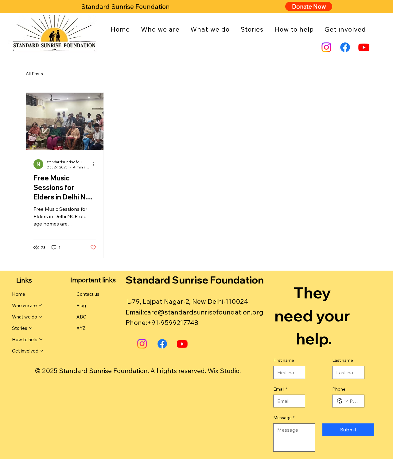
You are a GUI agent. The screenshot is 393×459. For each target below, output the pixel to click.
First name (283, 360)
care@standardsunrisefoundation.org (203, 312)
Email (280, 389)
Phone (338, 389)
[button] (160, 29)
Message (283, 417)
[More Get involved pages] (41, 350)
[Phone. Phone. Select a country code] (342, 401)
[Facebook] (345, 47)
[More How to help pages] (40, 339)
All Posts (34, 73)
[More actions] (95, 164)
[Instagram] (326, 47)
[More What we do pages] (40, 316)
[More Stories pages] (30, 328)
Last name (342, 360)
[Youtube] (363, 47)
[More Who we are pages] (40, 305)
